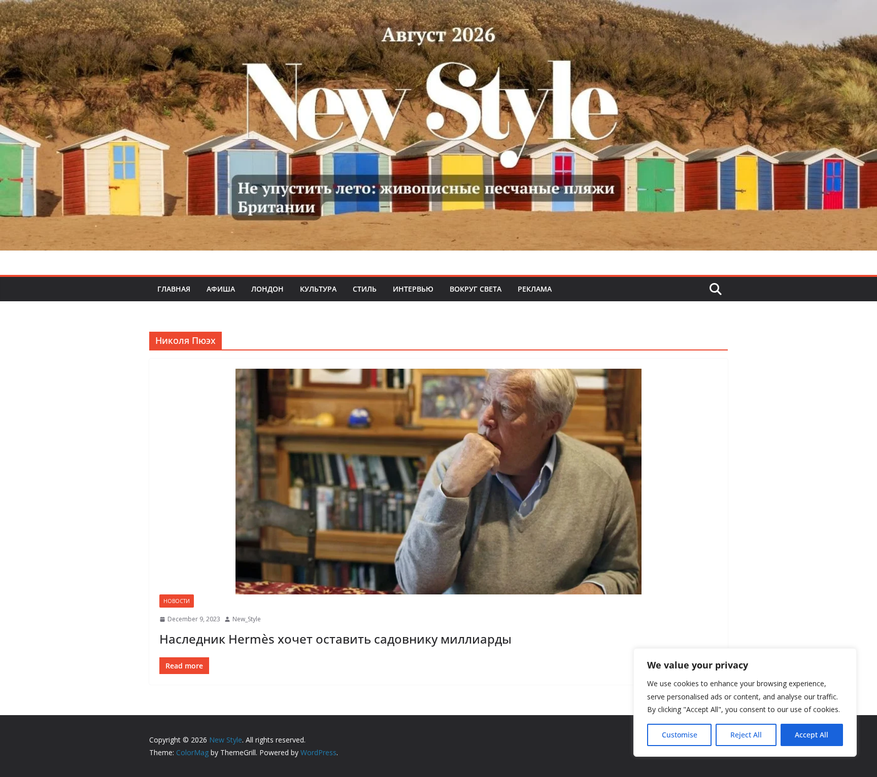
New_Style (246, 619)
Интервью (413, 289)
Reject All (746, 734)
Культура (318, 289)
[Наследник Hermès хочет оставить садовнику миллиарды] (438, 481)
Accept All (811, 734)
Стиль (365, 289)
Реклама (535, 289)
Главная (173, 289)
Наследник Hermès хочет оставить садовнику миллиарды (337, 638)
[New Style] (438, 11)
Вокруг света (475, 289)
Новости (176, 601)
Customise (679, 734)
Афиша (221, 289)
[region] (745, 702)
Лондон (267, 289)
